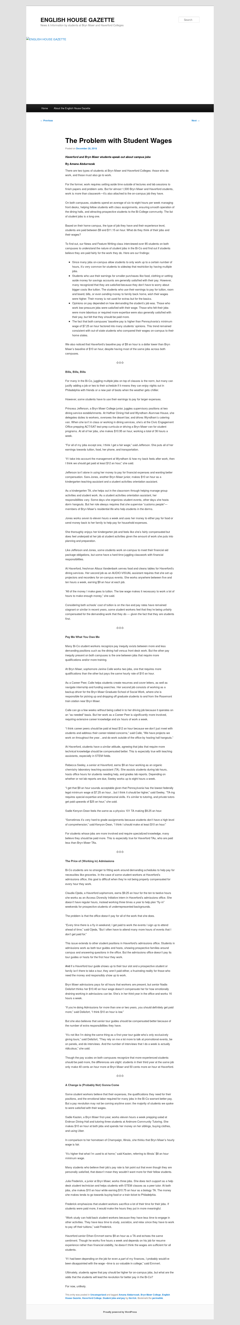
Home (44, 108)
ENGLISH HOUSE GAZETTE (77, 20)
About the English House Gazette (72, 108)
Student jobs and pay (114, 1298)
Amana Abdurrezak (129, 1294)
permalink (157, 1298)
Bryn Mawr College (151, 1294)
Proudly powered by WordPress (120, 1312)
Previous (46, 120)
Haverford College (92, 1298)
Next (196, 120)
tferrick (132, 1298)
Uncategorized (98, 1294)
